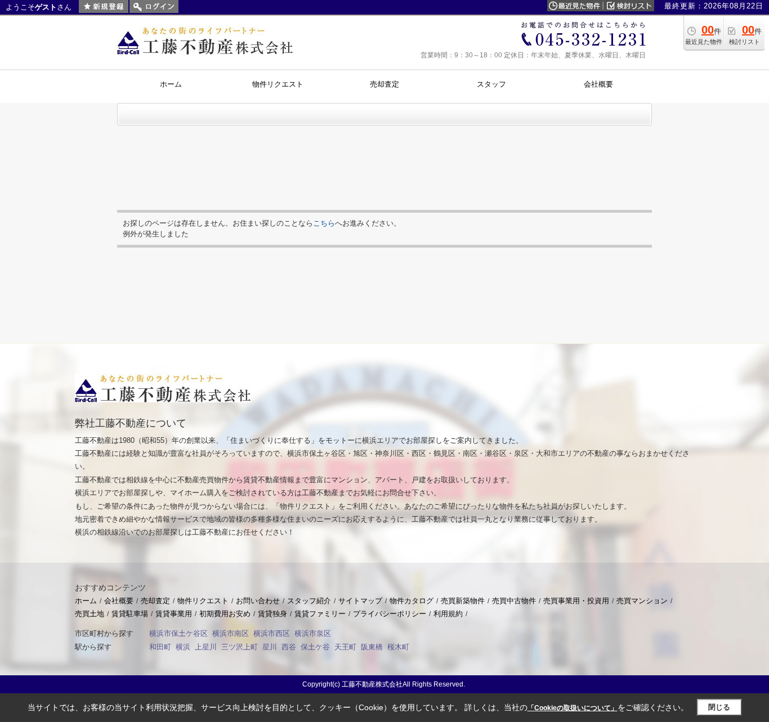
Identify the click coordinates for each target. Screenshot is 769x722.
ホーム (86, 601)
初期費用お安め (225, 613)
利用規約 (448, 613)
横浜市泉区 (312, 633)
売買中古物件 (514, 601)
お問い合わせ (258, 601)
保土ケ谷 (315, 647)
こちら (324, 223)
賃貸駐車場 (129, 613)
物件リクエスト (203, 601)
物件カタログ (411, 601)
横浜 (183, 647)
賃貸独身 (272, 613)
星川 (269, 647)
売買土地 (89, 613)
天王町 (345, 647)
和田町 (160, 647)
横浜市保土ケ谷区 (178, 633)
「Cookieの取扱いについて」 (572, 708)
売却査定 (155, 601)
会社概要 (118, 601)
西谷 (288, 647)
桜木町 (398, 647)
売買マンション (642, 601)
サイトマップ (360, 601)
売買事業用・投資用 (576, 601)
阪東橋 (372, 647)
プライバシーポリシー (389, 613)
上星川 (206, 647)
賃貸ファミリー (320, 613)
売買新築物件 (463, 601)
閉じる (719, 707)
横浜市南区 (230, 633)
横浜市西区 (271, 633)
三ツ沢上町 (239, 647)
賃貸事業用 (173, 613)
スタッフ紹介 (309, 601)
